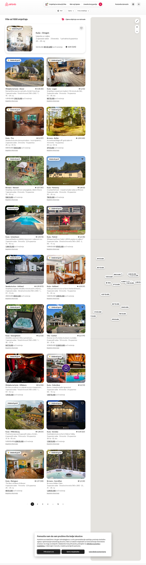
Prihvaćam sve (49, 552)
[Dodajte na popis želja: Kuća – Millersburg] (41, 403)
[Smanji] (137, 31)
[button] (48, 47)
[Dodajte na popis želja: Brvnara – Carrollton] (82, 452)
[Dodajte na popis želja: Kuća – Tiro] (41, 109)
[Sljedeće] (63, 504)
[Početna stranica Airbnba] (10, 4)
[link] (27, 504)
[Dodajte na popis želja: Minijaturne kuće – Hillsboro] (41, 356)
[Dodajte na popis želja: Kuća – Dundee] (82, 403)
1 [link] (32, 504)
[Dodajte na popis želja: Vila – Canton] (82, 307)
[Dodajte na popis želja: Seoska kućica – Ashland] (41, 257)
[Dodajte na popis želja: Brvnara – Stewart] (41, 159)
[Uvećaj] (137, 27)
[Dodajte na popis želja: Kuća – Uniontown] (41, 208)
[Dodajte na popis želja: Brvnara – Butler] (82, 109)
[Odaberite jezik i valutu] (133, 4)
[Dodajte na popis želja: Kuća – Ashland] (82, 257)
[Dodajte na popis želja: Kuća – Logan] (82, 60)
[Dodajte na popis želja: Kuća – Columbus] (82, 356)
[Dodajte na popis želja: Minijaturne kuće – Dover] (41, 60)
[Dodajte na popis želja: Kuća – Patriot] (82, 208)
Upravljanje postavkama (97, 552)
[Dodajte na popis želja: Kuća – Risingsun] (41, 452)
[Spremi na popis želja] (81, 28)
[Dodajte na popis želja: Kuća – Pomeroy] (82, 159)
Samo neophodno (73, 552)
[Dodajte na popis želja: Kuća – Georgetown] (41, 307)
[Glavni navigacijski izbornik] (139, 4)
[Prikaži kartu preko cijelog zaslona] (137, 21)
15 (58, 504)
